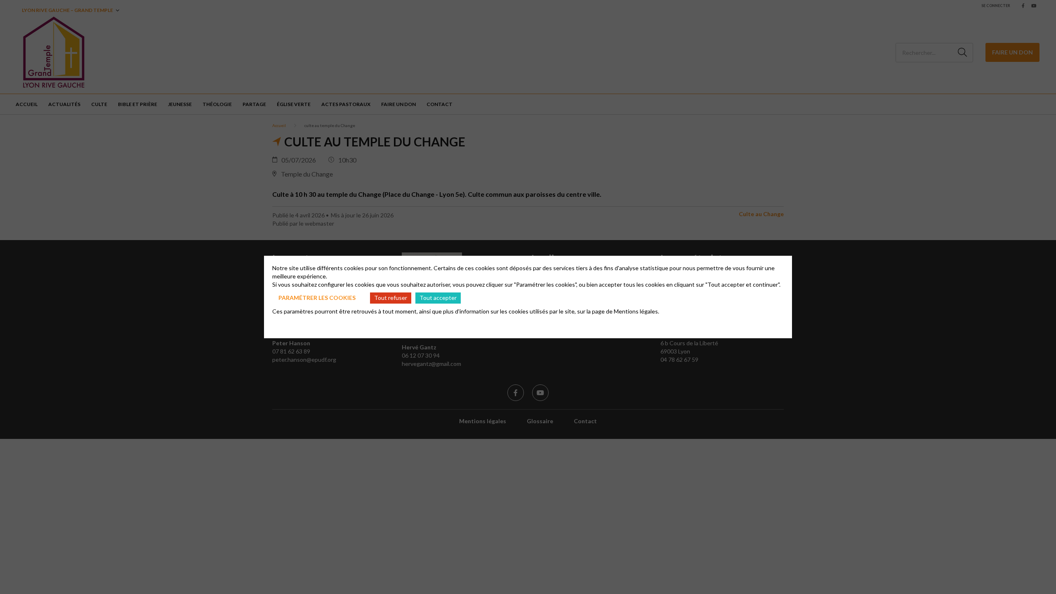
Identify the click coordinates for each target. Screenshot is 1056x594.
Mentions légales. (636, 311)
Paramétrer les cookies (317, 297)
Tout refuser (390, 297)
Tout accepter (438, 297)
